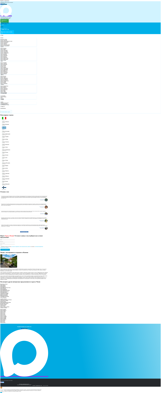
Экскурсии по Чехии (4, 300)
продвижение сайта (39, 385)
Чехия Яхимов (3, 285)
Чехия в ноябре (3, 318)
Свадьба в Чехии (3, 298)
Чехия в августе (3, 315)
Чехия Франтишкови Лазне (5, 287)
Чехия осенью (2, 322)
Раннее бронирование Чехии (5, 302)
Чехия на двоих (3, 301)
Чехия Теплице (3, 288)
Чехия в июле (2, 314)
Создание (33, 385)
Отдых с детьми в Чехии (4, 306)
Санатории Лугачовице (4, 296)
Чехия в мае (2, 312)
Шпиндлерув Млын (4, 295)
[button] (151, 392)
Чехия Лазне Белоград (4, 291)
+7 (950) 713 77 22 (4, 29)
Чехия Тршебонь (3, 297)
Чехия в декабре (3, 318)
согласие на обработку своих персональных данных (20, 246)
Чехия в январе (3, 309)
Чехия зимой (2, 319)
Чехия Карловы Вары (4, 292)
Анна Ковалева (42, 199)
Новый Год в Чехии (3, 284)
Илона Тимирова (42, 227)
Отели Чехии (2, 305)
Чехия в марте (3, 311)
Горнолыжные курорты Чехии (6, 299)
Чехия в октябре (3, 317)
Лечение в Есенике (3, 307)
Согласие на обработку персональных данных (24, 384)
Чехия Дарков (2, 286)
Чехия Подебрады (3, 289)
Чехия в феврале (3, 310)
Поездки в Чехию (3, 304)
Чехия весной (2, 320)
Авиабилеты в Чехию (4, 293)
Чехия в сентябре (3, 316)
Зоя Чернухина (42, 213)
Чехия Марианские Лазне (5, 290)
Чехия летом (2, 321)
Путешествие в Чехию (4, 303)
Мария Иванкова (42, 220)
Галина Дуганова (41, 206)
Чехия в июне (2, 313)
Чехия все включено (4, 294)
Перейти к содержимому (4, 0)
